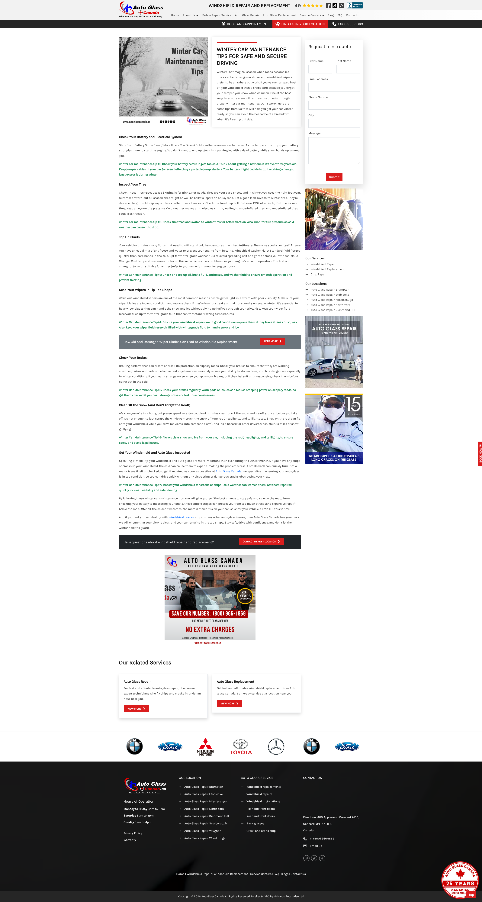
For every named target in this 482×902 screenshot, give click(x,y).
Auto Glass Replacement (279, 15)
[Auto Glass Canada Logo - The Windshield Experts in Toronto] (141, 16)
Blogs (284, 874)
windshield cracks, (181, 517)
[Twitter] (335, 5)
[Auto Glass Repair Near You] (145, 793)
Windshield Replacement (231, 874)
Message (314, 133)
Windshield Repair (199, 874)
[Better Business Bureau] (353, 5)
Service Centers (310, 15)
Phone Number (318, 97)
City (311, 115)
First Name (315, 61)
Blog (331, 15)
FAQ (339, 15)
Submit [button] (334, 177)
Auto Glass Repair (247, 15)
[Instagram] (328, 5)
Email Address (318, 79)
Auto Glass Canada (229, 471)
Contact (351, 15)
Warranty (130, 840)
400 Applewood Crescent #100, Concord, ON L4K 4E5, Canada (331, 823)
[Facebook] (340, 5)
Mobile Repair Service (216, 15)
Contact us (298, 874)
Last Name (343, 61)
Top (471, 895)
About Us (189, 15)
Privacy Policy (133, 833)
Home (175, 15)
